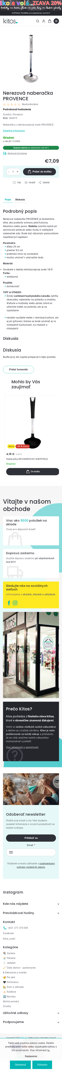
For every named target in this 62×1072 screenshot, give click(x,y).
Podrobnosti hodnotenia (17, 109)
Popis (8, 199)
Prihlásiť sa (31, 838)
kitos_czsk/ (9, 938)
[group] (33, 436)
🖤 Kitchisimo (11, 982)
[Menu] (56, 21)
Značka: (13, 114)
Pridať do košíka (42, 171)
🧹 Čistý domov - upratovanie (19, 967)
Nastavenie (31, 1056)
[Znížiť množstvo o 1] (8, 171)
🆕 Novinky (9, 996)
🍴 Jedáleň (9, 962)
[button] (32, 471)
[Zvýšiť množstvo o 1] (17, 171)
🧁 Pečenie (9, 958)
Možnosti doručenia (17, 153)
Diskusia (20, 199)
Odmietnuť (20, 1064)
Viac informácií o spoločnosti (22, 747)
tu (48, 1050)
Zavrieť (20, 186)
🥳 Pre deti (9, 977)
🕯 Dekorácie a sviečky (15, 972)
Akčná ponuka (11, 1001)
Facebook (8, 933)
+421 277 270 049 (18, 927)
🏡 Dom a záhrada (13, 987)
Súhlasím (42, 1064)
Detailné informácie (14, 130)
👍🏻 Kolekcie (9, 991)
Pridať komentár (18, 369)
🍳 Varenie (9, 953)
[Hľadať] (38, 21)
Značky (7, 1006)
